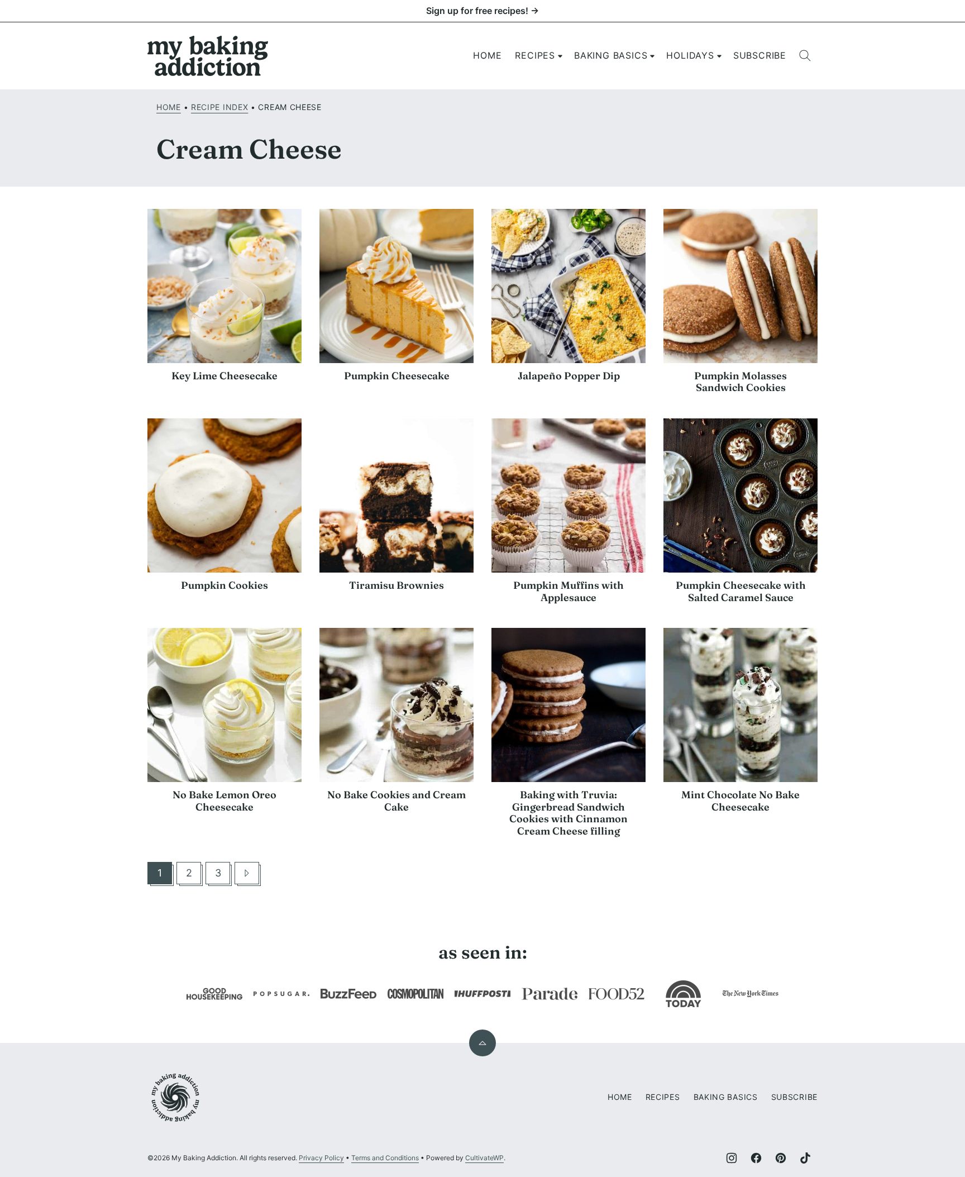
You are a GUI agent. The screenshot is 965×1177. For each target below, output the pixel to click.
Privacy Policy (321, 1158)
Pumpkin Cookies (224, 585)
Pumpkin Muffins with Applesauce (568, 591)
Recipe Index (219, 107)
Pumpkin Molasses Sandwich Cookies (740, 381)
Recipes (535, 55)
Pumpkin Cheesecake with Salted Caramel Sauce (741, 591)
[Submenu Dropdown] (560, 56)
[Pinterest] (780, 1158)
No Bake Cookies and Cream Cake (396, 800)
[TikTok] (805, 1158)
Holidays (690, 55)
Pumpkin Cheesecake (397, 375)
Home (487, 55)
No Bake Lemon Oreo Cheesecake (224, 800)
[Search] (805, 56)
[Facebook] (756, 1158)
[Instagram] (731, 1158)
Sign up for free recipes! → (482, 10)
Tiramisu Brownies (396, 585)
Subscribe (759, 55)
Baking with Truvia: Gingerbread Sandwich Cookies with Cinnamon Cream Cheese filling (568, 812)
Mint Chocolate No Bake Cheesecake (740, 800)
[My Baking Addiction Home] (208, 56)
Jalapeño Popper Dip (569, 375)
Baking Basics (610, 55)
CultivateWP (484, 1158)
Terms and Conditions (385, 1158)
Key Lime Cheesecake (224, 375)
